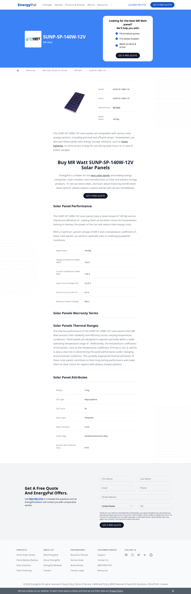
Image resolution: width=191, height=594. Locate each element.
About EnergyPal (52, 560)
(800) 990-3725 (36, 499)
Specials (59, 4)
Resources (102, 4)
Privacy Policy (67, 584)
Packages (47, 4)
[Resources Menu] (111, 4)
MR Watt (78, 70)
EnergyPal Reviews (53, 565)
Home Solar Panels (26, 554)
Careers (47, 570)
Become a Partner (79, 554)
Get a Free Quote (162, 4)
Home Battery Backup (27, 560)
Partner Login (77, 570)
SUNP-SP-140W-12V (97, 70)
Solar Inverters (24, 565)
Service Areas (77, 560)
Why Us (91, 4)
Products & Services (75, 4)
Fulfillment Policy (100, 584)
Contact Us (103, 560)
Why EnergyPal (51, 554)
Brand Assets (77, 565)
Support (102, 554)
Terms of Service (83, 584)
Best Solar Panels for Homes (55, 70)
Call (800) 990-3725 (137, 4)
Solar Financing (24, 570)
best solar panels (100, 175)
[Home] (18, 70)
